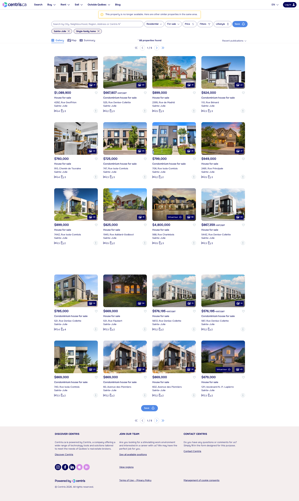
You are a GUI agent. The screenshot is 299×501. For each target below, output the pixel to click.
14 (241, 303)
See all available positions (133, 454)
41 (94, 85)
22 (241, 85)
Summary (89, 40)
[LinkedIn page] (72, 467)
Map (73, 40)
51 (143, 217)
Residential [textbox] (152, 24)
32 (94, 303)
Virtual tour (173, 217)
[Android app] (86, 467)
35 (192, 151)
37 (241, 151)
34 (94, 151)
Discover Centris (67, 434)
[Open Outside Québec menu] (109, 4)
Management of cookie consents (201, 480)
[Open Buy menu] (54, 4)
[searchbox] (95, 24)
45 (143, 151)
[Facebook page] (65, 467)
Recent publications (232, 40)
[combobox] (97, 24)
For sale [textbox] (171, 24)
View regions (126, 467)
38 (143, 369)
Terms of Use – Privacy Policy (135, 480)
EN (273, 4)
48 (94, 217)
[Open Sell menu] (81, 4)
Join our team (129, 434)
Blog (118, 4)
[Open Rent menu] (68, 4)
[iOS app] (79, 467)
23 (94, 369)
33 (241, 217)
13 (192, 303)
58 (192, 217)
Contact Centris (195, 434)
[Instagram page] (58, 467)
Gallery (60, 40)
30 (143, 85)
